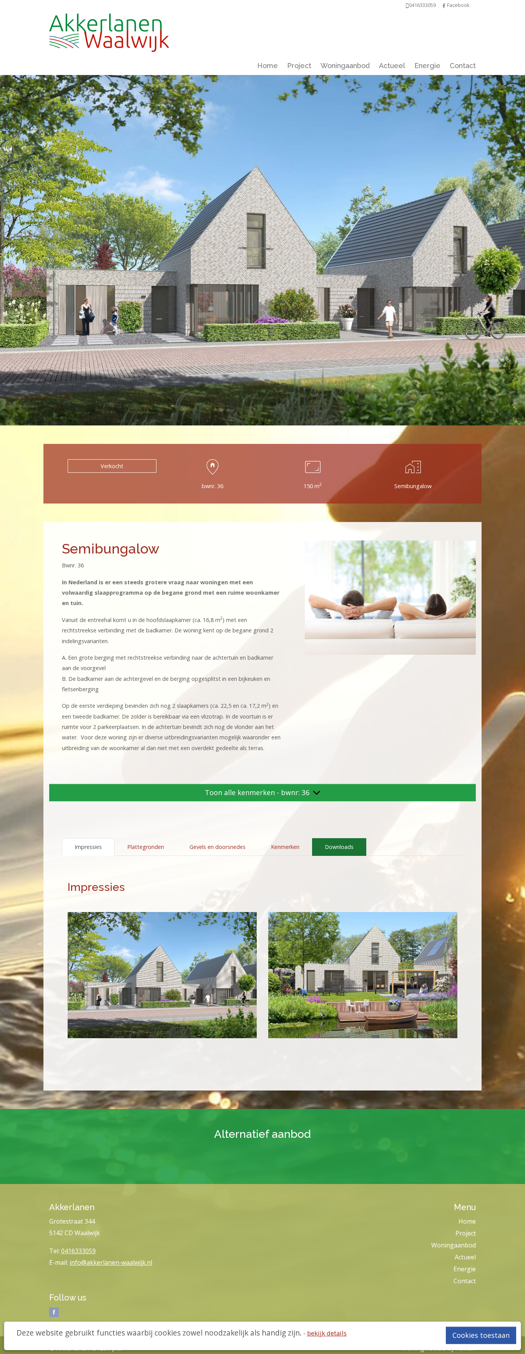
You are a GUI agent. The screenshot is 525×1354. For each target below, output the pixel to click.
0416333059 (78, 1251)
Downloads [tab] (339, 846)
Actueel (392, 66)
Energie (427, 66)
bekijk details (327, 1333)
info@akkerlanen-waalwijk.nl (111, 1262)
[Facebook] (444, 5)
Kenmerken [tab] (285, 846)
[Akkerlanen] (109, 31)
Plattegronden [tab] (145, 846)
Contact (463, 66)
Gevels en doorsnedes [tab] (217, 846)
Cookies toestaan (481, 1335)
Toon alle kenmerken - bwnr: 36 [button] (258, 792)
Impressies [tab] (88, 846)
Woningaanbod (345, 66)
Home (267, 66)
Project (299, 66)
